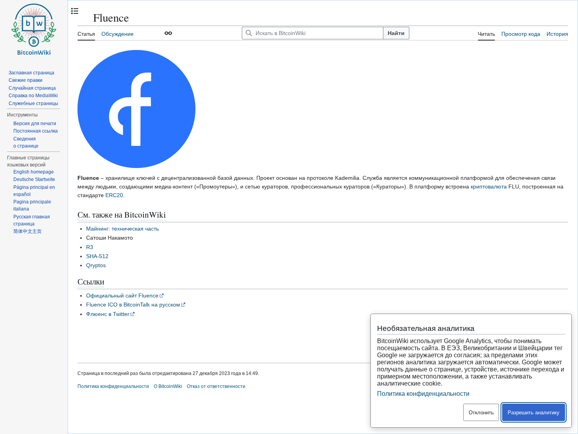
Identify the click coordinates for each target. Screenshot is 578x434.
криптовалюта (489, 186)
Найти (396, 33)
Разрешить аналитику (534, 413)
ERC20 (114, 195)
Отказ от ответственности (216, 386)
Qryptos (96, 265)
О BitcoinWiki (168, 386)
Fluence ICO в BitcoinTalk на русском (133, 304)
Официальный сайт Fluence (122, 295)
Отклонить (481, 413)
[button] (168, 33)
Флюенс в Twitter (107, 314)
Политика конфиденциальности (113, 386)
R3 (89, 247)
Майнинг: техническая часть (122, 228)
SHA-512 (97, 256)
